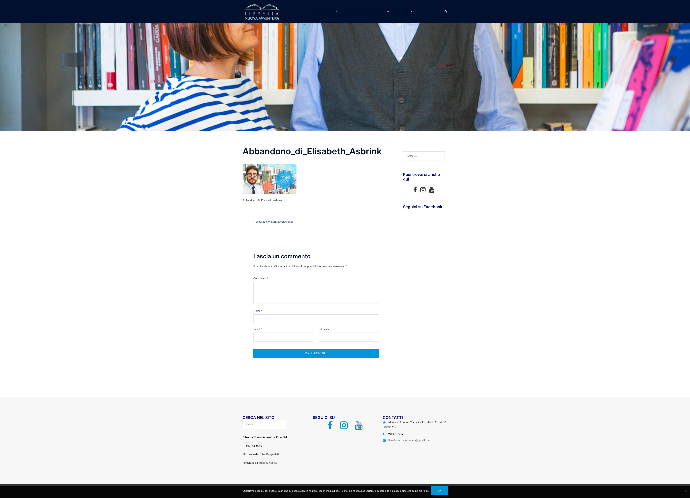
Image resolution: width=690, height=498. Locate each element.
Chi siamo (328, 11)
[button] (446, 11)
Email (257, 329)
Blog (366, 11)
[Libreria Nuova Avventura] (261, 11)
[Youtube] (431, 190)
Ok (439, 490)
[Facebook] (415, 190)
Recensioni (379, 11)
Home (314, 11)
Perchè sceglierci (350, 11)
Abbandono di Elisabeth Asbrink (274, 221)
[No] (685, 491)
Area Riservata (401, 11)
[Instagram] (423, 190)
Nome (258, 310)
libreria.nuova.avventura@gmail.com (409, 440)
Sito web (324, 329)
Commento (260, 278)
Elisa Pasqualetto (269, 454)
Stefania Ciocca (268, 462)
